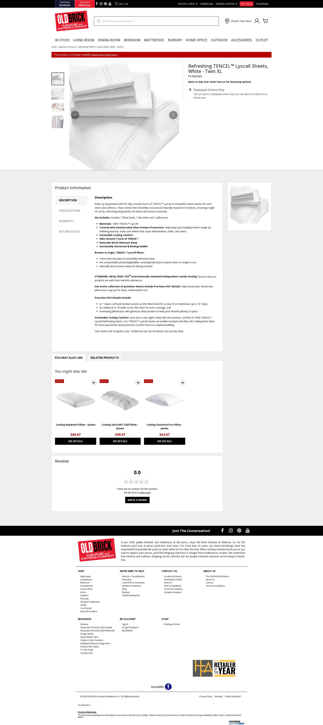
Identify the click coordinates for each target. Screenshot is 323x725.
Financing (206, 4)
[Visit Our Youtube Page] (247, 530)
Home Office (196, 40)
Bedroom (132, 40)
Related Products (105, 358)
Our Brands (84, 705)
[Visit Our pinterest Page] (105, 4)
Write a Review (137, 500)
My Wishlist (127, 630)
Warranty (66, 221)
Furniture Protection (131, 585)
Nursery (175, 40)
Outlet (262, 40)
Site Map (218, 696)
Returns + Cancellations (133, 576)
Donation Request (172, 592)
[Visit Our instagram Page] (101, 4)
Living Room (83, 40)
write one (145, 492)
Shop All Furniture (88, 611)
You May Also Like (69, 358)
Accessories (241, 40)
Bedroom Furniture (67, 46)
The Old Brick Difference (217, 576)
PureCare (197, 76)
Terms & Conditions (215, 585)
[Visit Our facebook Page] (97, 4)
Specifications (69, 211)
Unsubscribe (86, 653)
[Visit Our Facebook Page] (223, 530)
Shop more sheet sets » (105, 54)
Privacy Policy (205, 696)
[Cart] (265, 21)
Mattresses (154, 40)
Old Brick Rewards (131, 595)
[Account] (257, 21)
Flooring (262, 4)
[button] (237, 21)
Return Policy (69, 231)
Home (54, 46)
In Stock (246, 4)
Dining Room (109, 40)
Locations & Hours (173, 576)
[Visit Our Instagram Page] (231, 530)
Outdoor (219, 40)
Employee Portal (172, 624)
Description (68, 200)
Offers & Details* (233, 696)
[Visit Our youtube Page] (110, 4)
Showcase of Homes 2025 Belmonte (97, 630)
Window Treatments (90, 601)
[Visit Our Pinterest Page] (240, 530)
